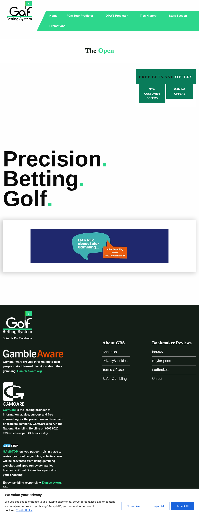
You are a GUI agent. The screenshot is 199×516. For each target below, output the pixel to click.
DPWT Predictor (117, 15)
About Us (109, 352)
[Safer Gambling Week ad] (99, 246)
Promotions (57, 26)
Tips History (148, 15)
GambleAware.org (29, 371)
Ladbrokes (160, 370)
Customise (133, 506)
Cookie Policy (24, 510)
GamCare (9, 409)
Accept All (183, 506)
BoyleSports (161, 361)
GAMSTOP (10, 451)
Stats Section (178, 15)
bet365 (157, 352)
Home (53, 15)
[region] (99, 502)
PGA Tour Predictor (80, 15)
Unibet (157, 379)
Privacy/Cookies (114, 361)
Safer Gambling (114, 379)
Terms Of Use (113, 370)
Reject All (158, 506)
